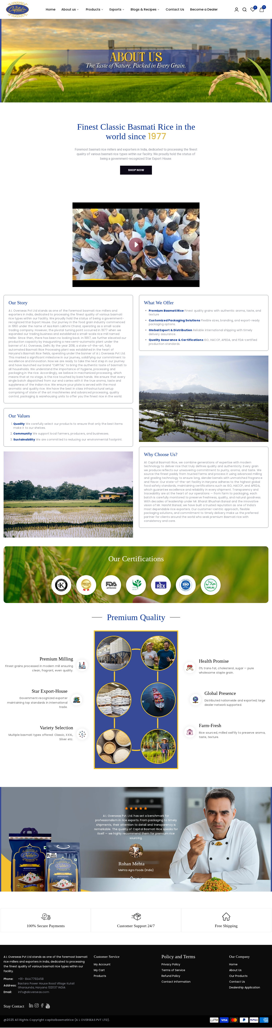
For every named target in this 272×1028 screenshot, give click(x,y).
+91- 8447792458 (31, 979)
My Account (102, 964)
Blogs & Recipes (144, 9)
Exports (116, 9)
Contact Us (175, 9)
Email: (8, 992)
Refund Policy (170, 976)
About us (69, 9)
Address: (10, 985)
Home (50, 9)
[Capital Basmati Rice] (17, 9)
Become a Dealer (204, 9)
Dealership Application (244, 987)
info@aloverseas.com (33, 992)
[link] (264, 1019)
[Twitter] (37, 1005)
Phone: (8, 979)
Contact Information (176, 982)
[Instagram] (42, 1005)
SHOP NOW (136, 170)
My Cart (99, 970)
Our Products (238, 976)
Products (93, 9)
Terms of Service (173, 970)
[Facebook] (31, 1005)
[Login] (237, 10)
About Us (235, 970)
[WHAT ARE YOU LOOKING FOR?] (245, 10)
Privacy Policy (170, 964)
